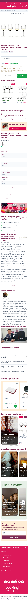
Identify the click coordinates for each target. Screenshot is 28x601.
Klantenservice (7, 555)
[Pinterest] (22, 581)
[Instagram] (5, 581)
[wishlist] (19, 6)
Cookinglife (8, 596)
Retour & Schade (8, 558)
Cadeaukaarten (7, 563)
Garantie (4, 177)
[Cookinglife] (11, 6)
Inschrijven (23, 76)
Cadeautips (6, 566)
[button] (25, 94)
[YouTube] (8, 581)
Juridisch (3, 599)
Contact (21, 599)
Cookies (16, 599)
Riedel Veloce (5, 161)
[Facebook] (12, 581)
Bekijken (4, 442)
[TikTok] (19, 581)
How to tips (6, 560)
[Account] (22, 6)
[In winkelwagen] (15, 406)
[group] (14, 28)
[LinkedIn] (15, 581)
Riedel (11, 52)
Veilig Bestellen (9, 599)
